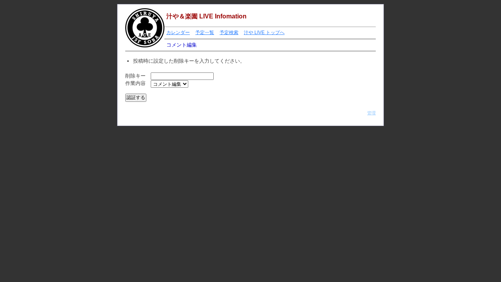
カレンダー (178, 32)
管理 (371, 112)
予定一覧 (204, 32)
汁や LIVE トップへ (264, 32)
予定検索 (229, 32)
